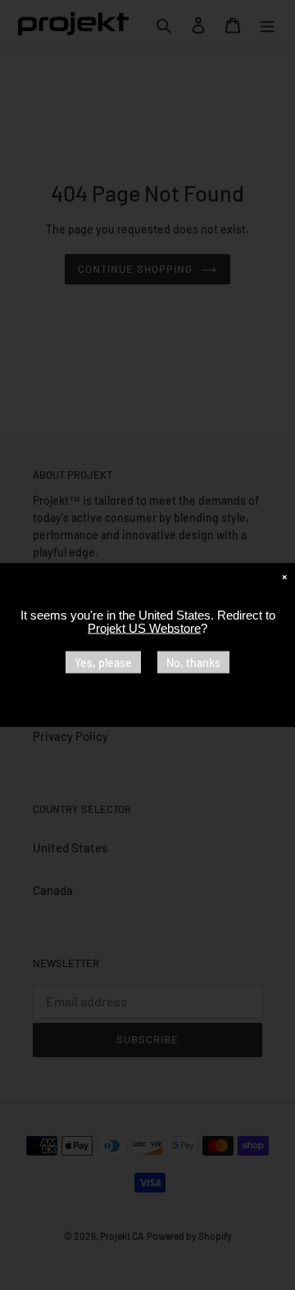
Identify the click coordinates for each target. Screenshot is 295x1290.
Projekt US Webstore (144, 628)
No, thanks (193, 663)
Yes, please (103, 663)
